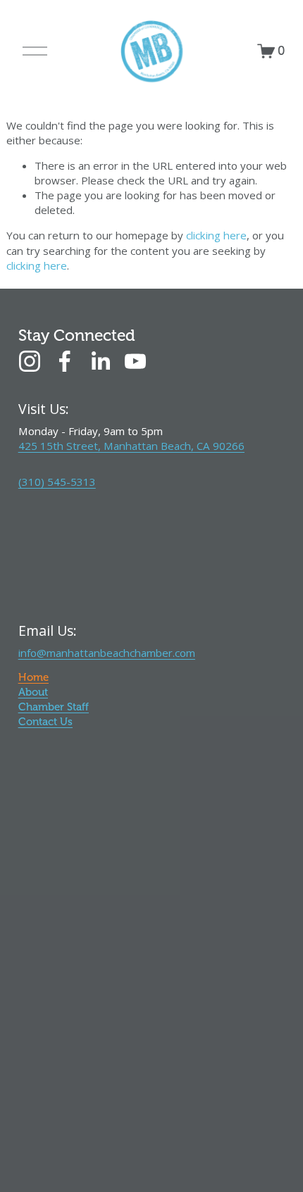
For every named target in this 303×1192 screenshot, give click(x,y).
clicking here (216, 235)
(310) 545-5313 (57, 482)
